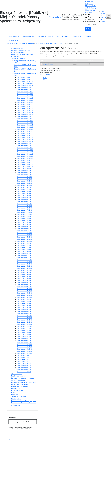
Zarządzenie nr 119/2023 (25, 127)
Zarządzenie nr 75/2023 (24, 218)
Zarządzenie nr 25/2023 (24, 322)
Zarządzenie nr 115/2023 (25, 135)
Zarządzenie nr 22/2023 (24, 328)
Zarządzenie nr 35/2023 (24, 301)
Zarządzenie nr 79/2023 (24, 210)
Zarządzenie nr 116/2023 (25, 133)
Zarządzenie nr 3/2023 (24, 368)
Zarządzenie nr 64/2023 (24, 241)
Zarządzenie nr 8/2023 (24, 357)
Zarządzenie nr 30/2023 (24, 312)
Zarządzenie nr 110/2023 (25, 146)
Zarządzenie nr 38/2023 (24, 295)
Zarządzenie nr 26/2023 (25, 320)
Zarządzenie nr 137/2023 (25, 90)
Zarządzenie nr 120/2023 (25, 125)
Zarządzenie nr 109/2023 (25, 148)
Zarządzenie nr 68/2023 (24, 233)
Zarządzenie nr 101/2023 (25, 164)
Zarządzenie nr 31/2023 (24, 310)
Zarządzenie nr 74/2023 (24, 220)
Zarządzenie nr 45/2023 (24, 280)
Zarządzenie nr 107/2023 (25, 152)
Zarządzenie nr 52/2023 (24, 266)
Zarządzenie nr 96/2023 (24, 175)
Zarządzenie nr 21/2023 (24, 330)
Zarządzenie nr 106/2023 (25, 154)
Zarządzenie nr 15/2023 (24, 343)
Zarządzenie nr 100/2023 (25, 166)
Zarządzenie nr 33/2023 (24, 305)
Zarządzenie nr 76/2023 (24, 216)
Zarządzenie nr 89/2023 (24, 189)
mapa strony (103, 12)
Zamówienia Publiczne (46, 36)
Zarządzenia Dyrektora (26, 43)
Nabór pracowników (18, 376)
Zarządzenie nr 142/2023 (25, 79)
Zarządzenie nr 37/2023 (24, 297)
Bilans (13, 393)
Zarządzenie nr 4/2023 (24, 366)
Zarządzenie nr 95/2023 (24, 177)
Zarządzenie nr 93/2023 (24, 181)
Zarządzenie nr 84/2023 (24, 200)
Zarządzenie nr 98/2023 (24, 171)
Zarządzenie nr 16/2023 (24, 341)
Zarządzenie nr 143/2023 (25, 77)
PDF (44, 80)
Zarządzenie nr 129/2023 (25, 106)
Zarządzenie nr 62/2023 (24, 245)
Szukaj (88, 29)
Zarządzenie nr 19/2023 (24, 334)
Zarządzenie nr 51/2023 (24, 268)
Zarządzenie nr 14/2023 (24, 345)
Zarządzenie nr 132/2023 (25, 100)
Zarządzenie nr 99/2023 (24, 168)
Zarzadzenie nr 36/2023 (24, 299)
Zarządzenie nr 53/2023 (24, 264)
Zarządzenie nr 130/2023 (25, 104)
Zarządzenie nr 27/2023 (24, 318)
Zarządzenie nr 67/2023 (24, 235)
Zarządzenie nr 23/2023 (24, 326)
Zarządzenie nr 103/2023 (25, 160)
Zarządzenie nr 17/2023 (24, 339)
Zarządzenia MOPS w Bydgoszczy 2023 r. (49, 43)
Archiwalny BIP (14, 40)
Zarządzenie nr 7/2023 (24, 359)
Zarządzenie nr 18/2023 (24, 337)
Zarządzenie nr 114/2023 (25, 137)
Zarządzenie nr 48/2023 (24, 274)
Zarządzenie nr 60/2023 (24, 249)
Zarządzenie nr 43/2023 (24, 285)
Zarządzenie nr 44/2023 (24, 283)
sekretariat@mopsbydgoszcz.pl (17, 453)
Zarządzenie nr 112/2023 (25, 142)
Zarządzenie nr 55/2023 (24, 260)
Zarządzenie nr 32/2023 (24, 307)
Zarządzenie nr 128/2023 (25, 108)
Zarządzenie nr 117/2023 (25, 131)
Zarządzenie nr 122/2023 (25, 121)
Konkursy (14, 395)
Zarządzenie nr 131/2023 (25, 102)
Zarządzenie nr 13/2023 (24, 347)
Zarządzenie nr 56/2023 (24, 258)
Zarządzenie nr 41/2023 (24, 289)
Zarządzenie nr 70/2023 (24, 229)
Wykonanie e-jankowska (13, 471)
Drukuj (45, 78)
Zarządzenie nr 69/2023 (24, 231)
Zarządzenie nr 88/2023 (24, 191)
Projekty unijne (16, 399)
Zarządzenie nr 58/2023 (24, 254)
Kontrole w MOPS (17, 390)
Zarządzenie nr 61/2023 (24, 247)
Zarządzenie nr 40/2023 (24, 291)
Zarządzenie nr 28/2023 (24, 316)
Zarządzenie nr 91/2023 (24, 185)
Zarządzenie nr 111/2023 (25, 144)
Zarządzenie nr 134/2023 (25, 96)
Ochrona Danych (62, 36)
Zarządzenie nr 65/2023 (24, 239)
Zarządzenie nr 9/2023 (24, 355)
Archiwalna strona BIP (18, 48)
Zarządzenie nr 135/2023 (25, 94)
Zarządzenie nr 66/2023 (24, 237)
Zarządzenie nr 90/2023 (24, 187)
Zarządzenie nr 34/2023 (24, 303)
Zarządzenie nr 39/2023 (24, 293)
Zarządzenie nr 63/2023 (24, 243)
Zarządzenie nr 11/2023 (24, 351)
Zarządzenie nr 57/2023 (24, 256)
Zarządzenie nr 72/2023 (24, 224)
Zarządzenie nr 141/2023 (25, 81)
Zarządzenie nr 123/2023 (25, 119)
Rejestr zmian (77, 36)
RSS (102, 21)
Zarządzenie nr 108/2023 (25, 150)
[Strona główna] (55, 17)
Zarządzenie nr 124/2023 (25, 117)
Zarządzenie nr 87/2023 (24, 193)
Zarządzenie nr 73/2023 (24, 222)
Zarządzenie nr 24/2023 (24, 324)
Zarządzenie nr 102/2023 (25, 162)
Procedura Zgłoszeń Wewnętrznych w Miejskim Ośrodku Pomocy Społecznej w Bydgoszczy (23, 403)
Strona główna (14, 36)
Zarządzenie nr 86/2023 (24, 195)
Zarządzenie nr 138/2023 (25, 88)
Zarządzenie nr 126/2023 (25, 112)
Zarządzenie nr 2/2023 (24, 370)
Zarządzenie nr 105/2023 (25, 156)
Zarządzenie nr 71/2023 (24, 227)
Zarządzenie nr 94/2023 (24, 179)
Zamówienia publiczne (18, 397)
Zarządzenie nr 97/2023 (24, 173)
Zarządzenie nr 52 (48, 64)
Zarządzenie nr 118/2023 (25, 129)
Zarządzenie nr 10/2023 (24, 353)
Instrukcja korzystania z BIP (20, 386)
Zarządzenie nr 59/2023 (24, 251)
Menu (108, 17)
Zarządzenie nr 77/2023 (24, 214)
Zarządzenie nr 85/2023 (24, 198)
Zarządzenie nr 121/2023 (25, 123)
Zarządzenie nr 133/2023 (25, 98)
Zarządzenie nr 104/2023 (25, 158)
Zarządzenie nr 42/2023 (24, 287)
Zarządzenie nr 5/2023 (24, 363)
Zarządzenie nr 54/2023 (24, 262)
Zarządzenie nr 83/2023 (24, 202)
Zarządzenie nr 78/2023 (24, 212)
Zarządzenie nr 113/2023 (25, 139)
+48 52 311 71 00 (14, 447)
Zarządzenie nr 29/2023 (24, 314)
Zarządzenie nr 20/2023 (24, 332)
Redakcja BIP (15, 388)
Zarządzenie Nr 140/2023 (25, 83)
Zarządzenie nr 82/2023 (24, 204)
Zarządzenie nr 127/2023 (25, 110)
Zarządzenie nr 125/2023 (25, 115)
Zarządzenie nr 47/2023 (24, 276)
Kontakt (88, 36)
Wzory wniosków (16, 374)
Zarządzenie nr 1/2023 (24, 372)
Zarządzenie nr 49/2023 (24, 272)
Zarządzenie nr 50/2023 (24, 270)
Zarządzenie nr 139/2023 (25, 86)
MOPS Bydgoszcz (28, 36)
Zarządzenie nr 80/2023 (24, 208)
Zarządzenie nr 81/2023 (24, 206)
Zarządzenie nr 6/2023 (24, 361)
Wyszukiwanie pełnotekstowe (90, 21)
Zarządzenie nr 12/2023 (24, 349)
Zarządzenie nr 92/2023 (24, 183)
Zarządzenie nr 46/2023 (24, 278)
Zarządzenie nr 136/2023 (25, 92)
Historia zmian (45, 74)
